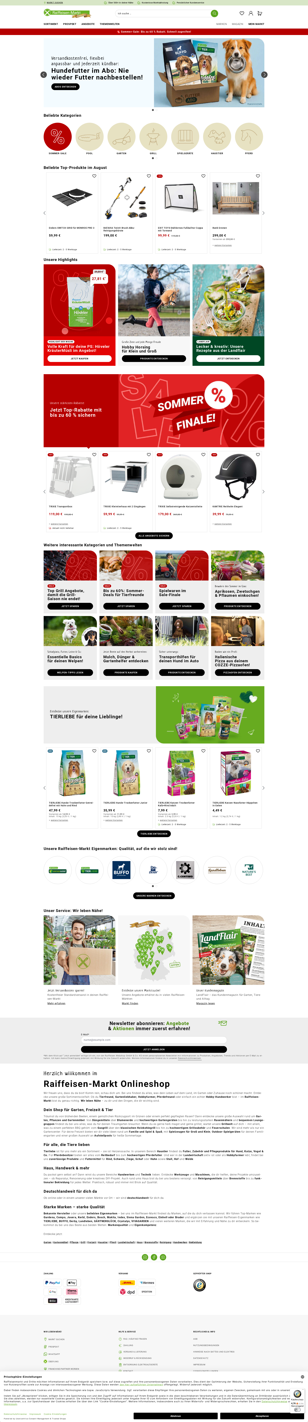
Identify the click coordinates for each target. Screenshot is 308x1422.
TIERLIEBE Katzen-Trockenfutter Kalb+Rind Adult (176, 804)
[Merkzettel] (241, 13)
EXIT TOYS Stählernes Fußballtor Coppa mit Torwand (180, 229)
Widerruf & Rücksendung (137, 1358)
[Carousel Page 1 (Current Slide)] (153, 110)
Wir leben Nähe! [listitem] (53, 1332)
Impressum (199, 1365)
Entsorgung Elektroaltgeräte (140, 1365)
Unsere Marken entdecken (154, 895)
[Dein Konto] (250, 13)
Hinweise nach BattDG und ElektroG (214, 1352)
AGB (195, 1339)
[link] (58, 139)
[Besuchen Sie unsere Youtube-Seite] (163, 1257)
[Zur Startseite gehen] (70, 13)
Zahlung (128, 1345)
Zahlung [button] (48, 1273)
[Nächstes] (264, 74)
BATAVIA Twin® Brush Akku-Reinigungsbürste (119, 229)
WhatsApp (54, 1354)
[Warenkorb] (259, 13)
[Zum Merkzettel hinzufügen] (94, 175)
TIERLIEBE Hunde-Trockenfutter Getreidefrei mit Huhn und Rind (71, 804)
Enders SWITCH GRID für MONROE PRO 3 (71, 228)
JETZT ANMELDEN (154, 1049)
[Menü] (303, 1390)
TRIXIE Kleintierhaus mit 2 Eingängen (124, 506)
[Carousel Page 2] (156, 110)
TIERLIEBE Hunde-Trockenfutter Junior (125, 802)
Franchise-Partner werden (63, 1369)
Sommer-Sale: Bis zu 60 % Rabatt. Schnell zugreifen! (156, 31)
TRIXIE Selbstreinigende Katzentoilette (180, 506)
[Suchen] (214, 13)
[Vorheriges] (43, 74)
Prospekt (53, 1347)
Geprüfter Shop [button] (202, 1273)
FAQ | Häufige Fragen (135, 1339)
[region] (154, 213)
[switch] (297, 1410)
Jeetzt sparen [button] (182, 606)
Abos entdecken (65, 86)
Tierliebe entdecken (154, 833)
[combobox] (166, 13)
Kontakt (128, 1371)
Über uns (53, 1361)
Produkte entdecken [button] (154, 358)
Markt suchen (56, 1339)
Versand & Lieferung (135, 1352)
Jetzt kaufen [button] (80, 358)
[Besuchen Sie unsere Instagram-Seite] (145, 1257)
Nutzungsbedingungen (206, 1345)
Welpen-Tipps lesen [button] (70, 672)
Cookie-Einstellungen (205, 1371)
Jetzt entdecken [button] (228, 358)
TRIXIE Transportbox (60, 506)
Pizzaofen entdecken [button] (237, 672)
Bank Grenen (220, 228)
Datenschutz (200, 1358)
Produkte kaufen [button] (126, 672)
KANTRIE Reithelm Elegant (228, 506)
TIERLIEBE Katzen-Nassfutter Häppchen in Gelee (235, 804)
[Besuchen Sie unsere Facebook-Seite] (154, 1257)
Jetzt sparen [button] (70, 606)
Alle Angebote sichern (154, 535)
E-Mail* (85, 1034)
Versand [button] (123, 1273)
